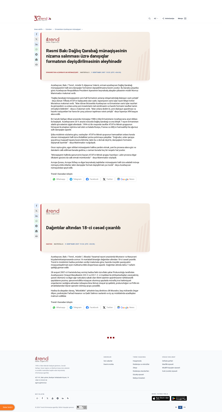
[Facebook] (42, 398)
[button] (36, 34)
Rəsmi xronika (109, 364)
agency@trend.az (40, 383)
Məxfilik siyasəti (167, 364)
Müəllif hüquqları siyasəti (171, 368)
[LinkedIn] (63, 398)
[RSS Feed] (68, 398)
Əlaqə (135, 368)
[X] (47, 398)
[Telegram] (58, 398)
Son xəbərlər (108, 361)
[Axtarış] (149, 18)
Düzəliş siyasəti (138, 374)
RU (185, 407)
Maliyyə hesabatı (139, 378)
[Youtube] (52, 398)
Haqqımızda (137, 361)
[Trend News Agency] (41, 359)
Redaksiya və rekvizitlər (141, 364)
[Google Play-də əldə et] (179, 398)
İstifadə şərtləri (167, 361)
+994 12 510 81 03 (41, 380)
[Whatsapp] (37, 398)
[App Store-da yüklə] (161, 398)
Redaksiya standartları (141, 371)
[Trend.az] (42, 18)
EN (176, 407)
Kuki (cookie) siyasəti (169, 371)
